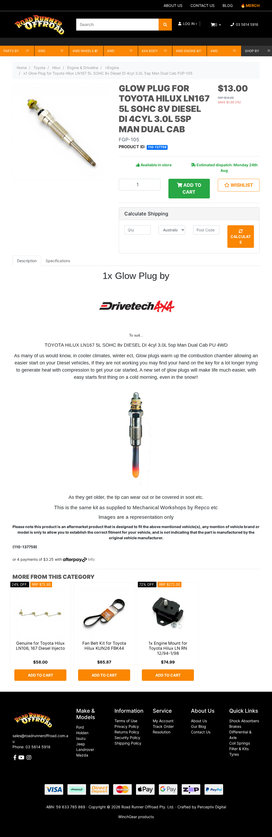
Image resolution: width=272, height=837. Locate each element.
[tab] (26, 261)
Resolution (162, 732)
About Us (199, 721)
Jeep (80, 744)
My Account (163, 721)
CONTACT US (202, 5)
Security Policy (127, 737)
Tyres (234, 754)
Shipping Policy (127, 743)
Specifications (58, 260)
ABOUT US (173, 5)
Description (27, 260)
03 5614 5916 (246, 24)
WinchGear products (136, 816)
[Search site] (165, 25)
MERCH (253, 5)
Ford (80, 727)
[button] (187, 24)
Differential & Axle (240, 735)
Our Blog (198, 726)
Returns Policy (126, 732)
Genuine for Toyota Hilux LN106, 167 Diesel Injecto (40, 646)
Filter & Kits (239, 748)
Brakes (235, 726)
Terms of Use (125, 721)
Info (91, 559)
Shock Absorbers (244, 721)
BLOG (228, 5)
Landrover (85, 749)
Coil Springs (239, 743)
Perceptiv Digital (211, 807)
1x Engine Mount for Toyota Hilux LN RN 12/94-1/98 (167, 648)
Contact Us (200, 732)
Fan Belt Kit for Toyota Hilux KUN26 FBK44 (104, 646)
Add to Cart (191, 188)
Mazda (82, 755)
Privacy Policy (126, 726)
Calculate (241, 239)
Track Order (163, 726)
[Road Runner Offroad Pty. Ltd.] (40, 22)
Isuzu (81, 738)
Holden (82, 732)
